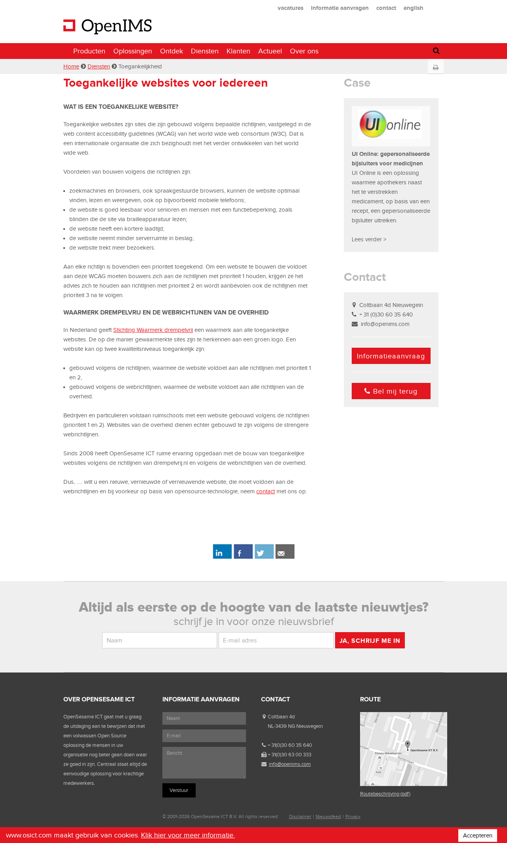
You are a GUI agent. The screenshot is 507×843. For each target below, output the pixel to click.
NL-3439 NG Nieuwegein (295, 726)
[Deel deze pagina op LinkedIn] (222, 557)
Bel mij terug (395, 391)
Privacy (352, 816)
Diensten (205, 51)
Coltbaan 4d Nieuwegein (391, 305)
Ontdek (171, 51)
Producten (89, 51)
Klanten (238, 51)
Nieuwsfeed (328, 816)
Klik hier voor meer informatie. (188, 835)
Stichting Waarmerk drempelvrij (153, 330)
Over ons (304, 51)
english (413, 7)
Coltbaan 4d (281, 717)
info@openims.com (385, 324)
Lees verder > (369, 239)
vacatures (290, 7)
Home (71, 66)
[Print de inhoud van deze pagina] (435, 67)
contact (386, 7)
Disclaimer (300, 816)
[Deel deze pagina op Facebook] (243, 557)
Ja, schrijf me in (369, 640)
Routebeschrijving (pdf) (385, 794)
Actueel (270, 51)
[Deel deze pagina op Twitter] (264, 557)
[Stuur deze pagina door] (285, 557)
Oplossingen (132, 51)
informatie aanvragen (340, 7)
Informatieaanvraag (391, 356)
